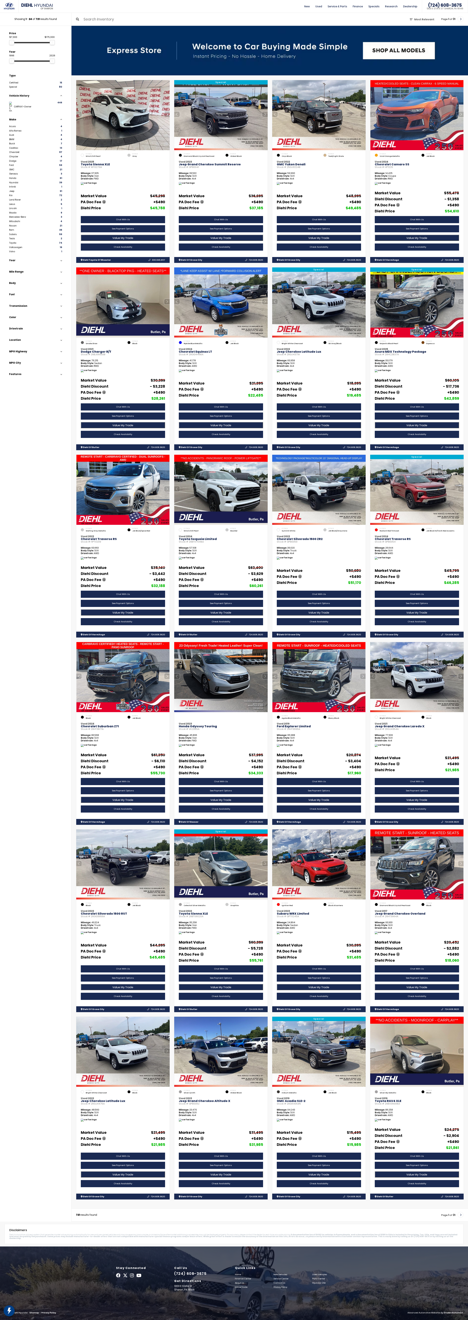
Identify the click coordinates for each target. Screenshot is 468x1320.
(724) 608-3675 (445, 5)
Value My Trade (123, 238)
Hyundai (37, 6)
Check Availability (123, 246)
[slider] (11, 42)
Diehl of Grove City (191, 259)
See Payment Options (123, 228)
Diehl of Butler (90, 447)
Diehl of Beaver (189, 821)
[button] (167, 114)
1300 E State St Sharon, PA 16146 (445, 9)
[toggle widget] (9, 1310)
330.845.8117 (158, 259)
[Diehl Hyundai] (9, 6)
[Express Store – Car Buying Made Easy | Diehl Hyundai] (269, 50)
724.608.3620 (256, 259)
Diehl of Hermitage (387, 259)
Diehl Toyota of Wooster (96, 259)
